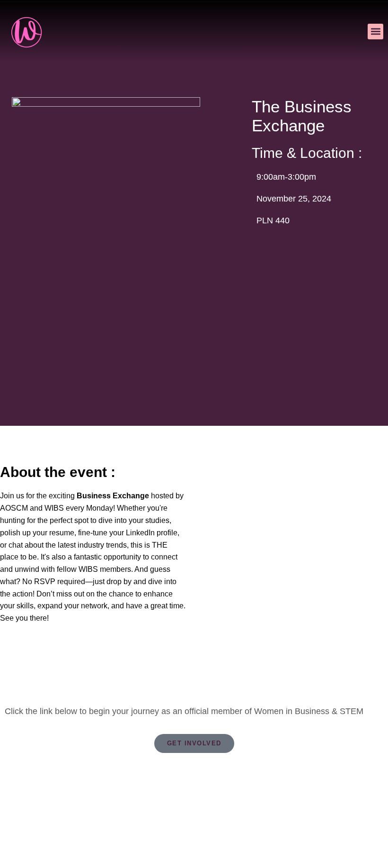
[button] (375, 31)
